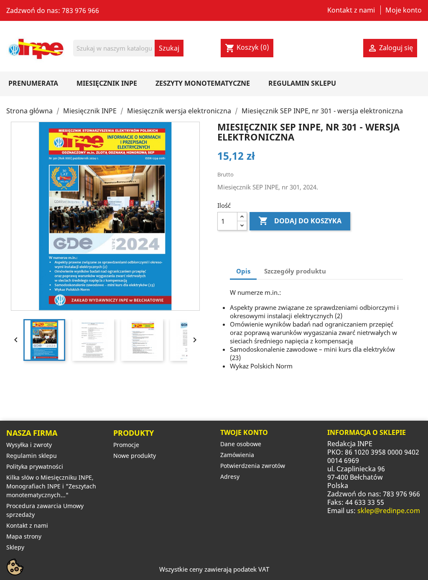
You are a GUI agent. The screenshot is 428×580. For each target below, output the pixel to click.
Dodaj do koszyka (299, 221)
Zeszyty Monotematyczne (202, 83)
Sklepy (15, 547)
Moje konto (403, 10)
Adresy (229, 476)
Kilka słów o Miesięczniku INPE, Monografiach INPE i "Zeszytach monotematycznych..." (51, 486)
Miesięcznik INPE (106, 83)
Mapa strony (23, 536)
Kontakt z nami (351, 10)
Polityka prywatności (34, 466)
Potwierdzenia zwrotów (252, 466)
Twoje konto (244, 432)
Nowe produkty (134, 456)
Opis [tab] (243, 271)
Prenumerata (33, 83)
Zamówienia (237, 455)
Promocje (126, 445)
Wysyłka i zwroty (29, 445)
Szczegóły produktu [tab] (295, 271)
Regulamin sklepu (302, 83)
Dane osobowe (240, 444)
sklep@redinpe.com (388, 510)
